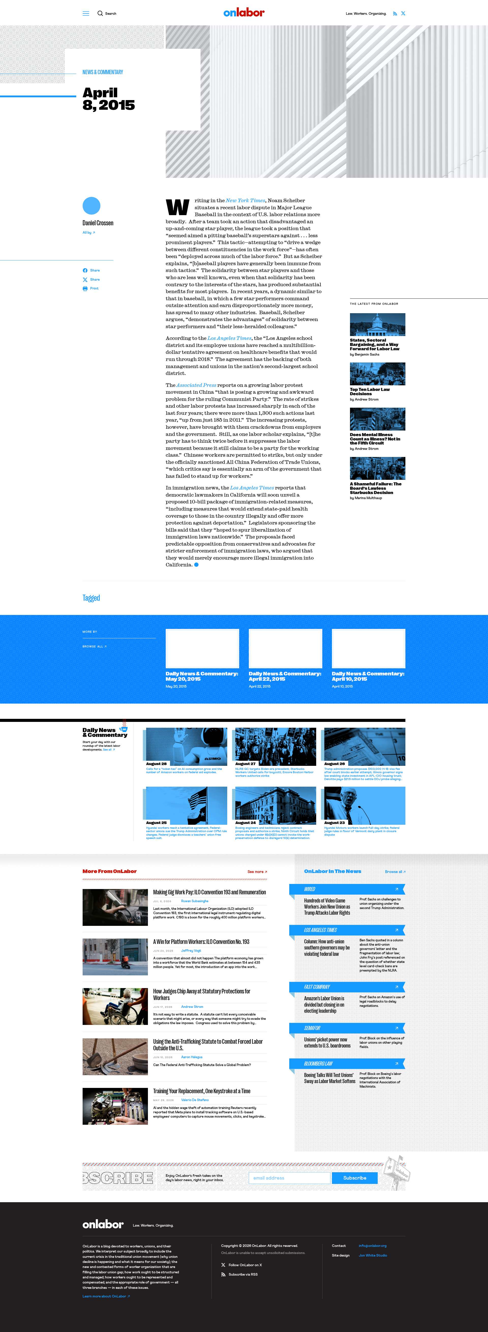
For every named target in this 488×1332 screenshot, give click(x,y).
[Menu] (86, 13)
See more (256, 872)
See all (107, 749)
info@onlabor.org (373, 1246)
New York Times (245, 200)
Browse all (93, 646)
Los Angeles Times (229, 338)
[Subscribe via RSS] (395, 13)
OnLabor (244, 12)
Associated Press (196, 385)
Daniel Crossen (98, 223)
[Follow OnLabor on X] (403, 13)
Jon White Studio (373, 1255)
